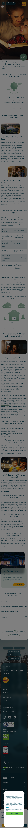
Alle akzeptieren (14, 813)
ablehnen (7, 808)
